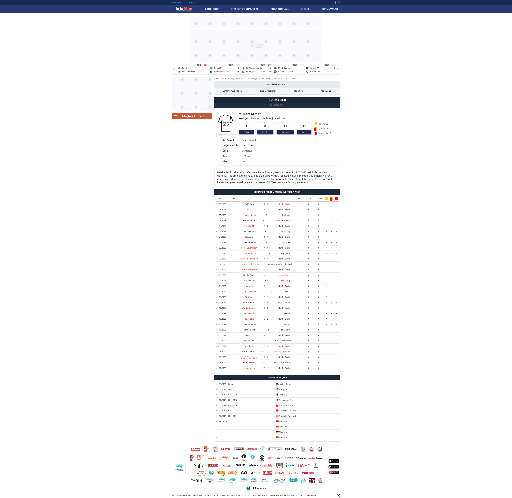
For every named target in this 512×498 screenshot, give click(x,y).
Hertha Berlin (284, 204)
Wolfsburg (249, 204)
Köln (249, 209)
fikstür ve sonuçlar (245, 9)
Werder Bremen (283, 220)
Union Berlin (284, 275)
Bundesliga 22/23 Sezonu (272, 78)
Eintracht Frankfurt (249, 269)
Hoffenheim (285, 329)
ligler (305, 9)
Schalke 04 (249, 226)
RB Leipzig (285, 231)
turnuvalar (330, 9)
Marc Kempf (252, 113)
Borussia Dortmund (249, 258)
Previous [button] (174, 69)
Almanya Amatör (235, 78)
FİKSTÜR (298, 91)
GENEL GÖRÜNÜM (232, 91)
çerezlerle (286, 495)
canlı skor (212, 9)
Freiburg (249, 237)
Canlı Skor (183, 9)
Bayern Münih (284, 302)
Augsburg (285, 253)
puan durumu (280, 9)
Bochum (249, 286)
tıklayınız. (313, 495)
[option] (192, 69)
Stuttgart (286, 215)
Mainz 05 (286, 242)
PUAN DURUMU (268, 91)
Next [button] (338, 69)
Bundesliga (252, 78)
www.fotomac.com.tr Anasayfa (184, 2)
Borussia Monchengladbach (280, 264)
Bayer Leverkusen (249, 248)
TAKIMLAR (326, 91)
